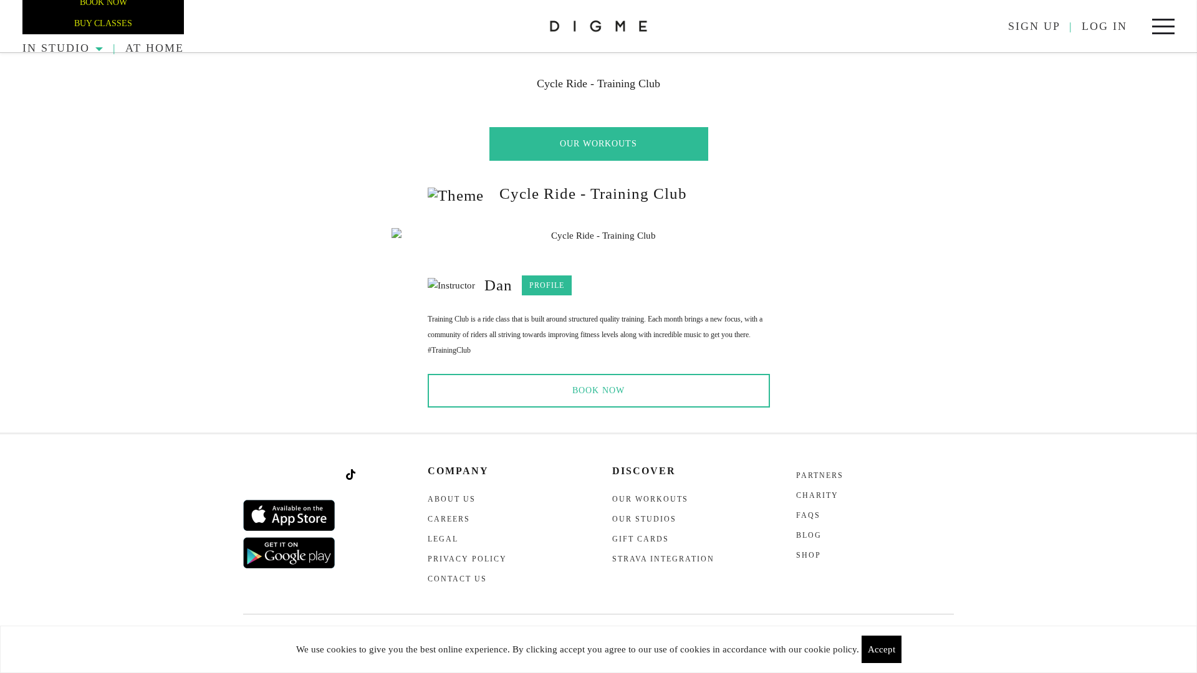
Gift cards (640, 539)
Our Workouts (598, 143)
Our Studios (644, 519)
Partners (820, 475)
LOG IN (1104, 26)
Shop (808, 555)
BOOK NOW (598, 390)
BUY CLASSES (103, 23)
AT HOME (154, 48)
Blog (809, 535)
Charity (817, 495)
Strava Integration (663, 559)
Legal (443, 539)
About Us (452, 499)
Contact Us (457, 579)
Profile (546, 285)
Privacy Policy (467, 559)
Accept (881, 649)
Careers (449, 519)
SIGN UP (1034, 26)
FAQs (808, 515)
